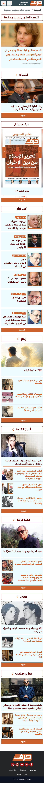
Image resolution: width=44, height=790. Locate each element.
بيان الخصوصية (22, 774)
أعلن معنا (12, 770)
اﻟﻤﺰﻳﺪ (22, 330)
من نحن (33, 770)
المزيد (23, 115)
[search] (3, 3)
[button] (26, 196)
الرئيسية (37, 10)
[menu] (9, 3)
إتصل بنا (23, 770)
